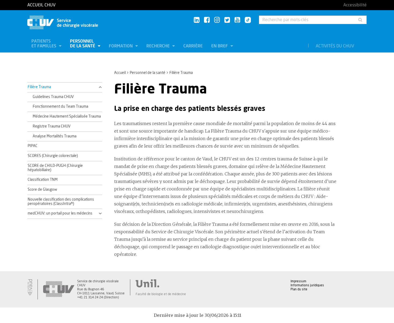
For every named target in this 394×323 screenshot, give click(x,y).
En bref (220, 46)
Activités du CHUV (335, 46)
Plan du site (299, 289)
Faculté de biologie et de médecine (161, 294)
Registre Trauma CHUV (51, 126)
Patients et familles (44, 43)
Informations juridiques (307, 285)
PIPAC (33, 146)
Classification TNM (43, 180)
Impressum (298, 281)
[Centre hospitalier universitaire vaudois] (58, 289)
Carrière (193, 46)
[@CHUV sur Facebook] (207, 20)
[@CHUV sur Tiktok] (246, 20)
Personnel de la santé (83, 43)
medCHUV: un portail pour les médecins (60, 213)
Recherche (158, 46)
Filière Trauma (39, 87)
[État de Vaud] (29, 287)
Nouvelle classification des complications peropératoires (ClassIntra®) (61, 202)
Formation (121, 46)
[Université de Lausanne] (161, 283)
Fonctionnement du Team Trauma (60, 106)
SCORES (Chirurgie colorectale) (53, 156)
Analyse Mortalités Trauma (54, 136)
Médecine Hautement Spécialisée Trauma (67, 116)
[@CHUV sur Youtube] (237, 20)
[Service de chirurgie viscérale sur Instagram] (217, 20)
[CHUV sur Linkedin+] (196, 20)
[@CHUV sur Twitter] (227, 20)
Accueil (120, 73)
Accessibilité (355, 5)
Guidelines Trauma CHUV (53, 97)
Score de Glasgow (42, 189)
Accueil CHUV (41, 5)
